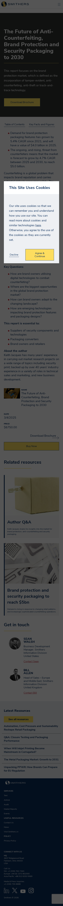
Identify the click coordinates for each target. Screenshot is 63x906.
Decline (14, 254)
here (38, 225)
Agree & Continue (40, 254)
